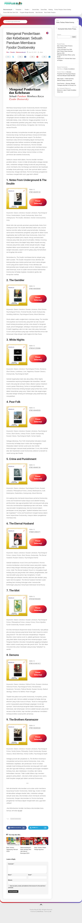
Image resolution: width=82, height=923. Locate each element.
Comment (11, 864)
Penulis (12, 52)
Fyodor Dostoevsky (16, 818)
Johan (41, 52)
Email (30, 874)
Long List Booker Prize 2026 (64, 49)
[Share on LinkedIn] (45, 57)
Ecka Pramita (60, 83)
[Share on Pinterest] (33, 57)
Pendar (27, 9)
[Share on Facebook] (21, 57)
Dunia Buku (44, 9)
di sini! (20, 811)
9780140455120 (35, 192)
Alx (50, 911)
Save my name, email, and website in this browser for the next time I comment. (26, 886)
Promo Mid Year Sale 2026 (10, 12)
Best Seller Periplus (50, 12)
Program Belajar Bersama (27, 12)
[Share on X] (9, 57)
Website (10, 880)
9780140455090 (35, 289)
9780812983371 (35, 532)
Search (59, 34)
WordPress (40, 911)
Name (10, 874)
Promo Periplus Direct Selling (62, 9)
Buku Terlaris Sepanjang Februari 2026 (12, 849)
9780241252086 (35, 348)
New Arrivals (39, 12)
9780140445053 (35, 410)
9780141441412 (35, 663)
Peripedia (18, 9)
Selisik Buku (35, 9)
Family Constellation (69, 69)
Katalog (50, 9)
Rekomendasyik (7, 9)
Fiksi (7, 52)
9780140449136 (35, 467)
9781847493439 (35, 599)
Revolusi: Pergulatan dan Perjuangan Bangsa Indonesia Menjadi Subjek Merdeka (66, 73)
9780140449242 (35, 728)
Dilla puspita (60, 78)
